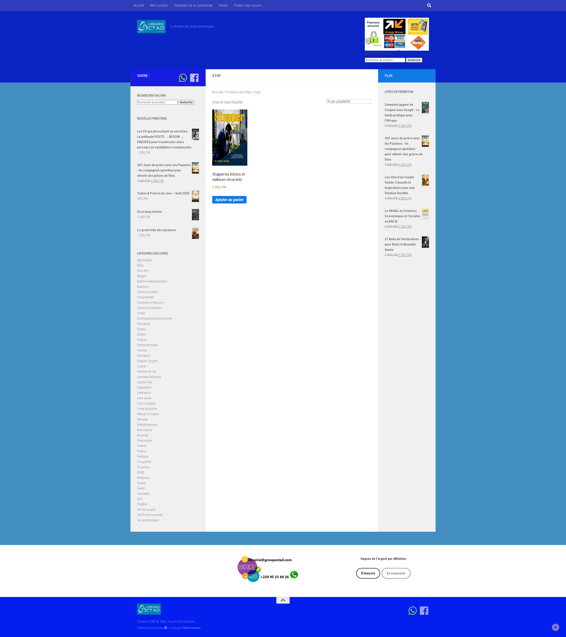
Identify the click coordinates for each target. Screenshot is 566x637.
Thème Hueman (191, 627)
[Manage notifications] (555, 627)
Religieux (143, 478)
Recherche (414, 60)
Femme (142, 350)
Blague (141, 276)
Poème (142, 446)
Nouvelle (143, 435)
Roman (141, 483)
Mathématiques (147, 425)
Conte (141, 313)
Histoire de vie (146, 372)
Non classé (144, 430)
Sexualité (143, 494)
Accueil (139, 5)
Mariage (142, 419)
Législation (144, 387)
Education (143, 324)
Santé (141, 488)
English (141, 340)
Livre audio (144, 398)
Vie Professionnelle (150, 515)
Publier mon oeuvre (247, 5)
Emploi (141, 329)
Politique (143, 457)
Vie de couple (146, 510)
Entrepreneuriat (147, 345)
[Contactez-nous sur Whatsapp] (183, 78)
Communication (147, 292)
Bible (140, 265)
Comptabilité (145, 297)
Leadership (144, 382)
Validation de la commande (193, 5)
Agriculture (144, 260)
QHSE (141, 472)
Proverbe (143, 467)
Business (143, 287)
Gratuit (141, 366)
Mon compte (159, 5)
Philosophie (145, 441)
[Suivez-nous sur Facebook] (194, 78)
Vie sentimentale (148, 520)
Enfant (141, 334)
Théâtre (142, 504)
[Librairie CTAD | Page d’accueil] (151, 26)
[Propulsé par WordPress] (165, 627)
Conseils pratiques (149, 308)
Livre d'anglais (146, 403)
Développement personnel (154, 318)
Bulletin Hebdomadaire (152, 281)
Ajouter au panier (229, 199)
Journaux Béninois (149, 377)
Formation (143, 356)
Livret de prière (147, 409)
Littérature (144, 393)
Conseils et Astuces (150, 303)
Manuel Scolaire (148, 414)
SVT (139, 499)
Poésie (141, 451)
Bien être (143, 271)
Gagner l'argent (147, 361)
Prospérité (144, 462)
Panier (223, 5)
